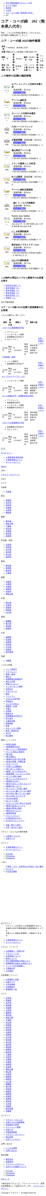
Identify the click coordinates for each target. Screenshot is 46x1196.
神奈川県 (9, 524)
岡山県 (8, 603)
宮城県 (8, 508)
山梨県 (8, 545)
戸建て (8, 709)
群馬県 (8, 536)
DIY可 (8, 733)
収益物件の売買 (12, 1125)
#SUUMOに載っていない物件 (18, 794)
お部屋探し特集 (12, 979)
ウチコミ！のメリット (10, 475)
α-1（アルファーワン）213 (13, 376)
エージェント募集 (13, 1127)
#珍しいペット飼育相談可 (16, 749)
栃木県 (8, 534)
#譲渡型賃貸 (11, 813)
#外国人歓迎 (11, 744)
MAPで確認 (19, 92)
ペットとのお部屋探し (15, 966)
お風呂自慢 (10, 721)
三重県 (8, 573)
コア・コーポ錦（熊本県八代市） (20, 13)
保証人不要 (10, 682)
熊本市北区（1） (13, 295)
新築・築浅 (10, 674)
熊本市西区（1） (13, 290)
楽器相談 (9, 723)
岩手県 (8, 503)
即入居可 (9, 718)
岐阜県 (8, 571)
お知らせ (9, 1130)
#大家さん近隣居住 (14, 767)
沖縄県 (8, 661)
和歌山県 (9, 594)
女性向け (9, 689)
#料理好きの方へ (13, 781)
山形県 (8, 510)
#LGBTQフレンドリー (15, 821)
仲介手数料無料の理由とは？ (18, 961)
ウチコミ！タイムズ (14, 1120)
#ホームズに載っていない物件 (18, 791)
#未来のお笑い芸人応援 (15, 759)
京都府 (8, 587)
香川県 (8, 624)
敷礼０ (8, 677)
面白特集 (9, 1137)
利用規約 (9, 1162)
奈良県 (8, 591)
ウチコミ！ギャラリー (15, 1135)
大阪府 (8, 582)
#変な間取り (11, 757)
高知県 (8, 626)
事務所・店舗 (11, 706)
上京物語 (9, 971)
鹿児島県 (9, 652)
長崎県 (8, 642)
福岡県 (8, 637)
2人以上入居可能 (13, 699)
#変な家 (9, 754)
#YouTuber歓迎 (12, 798)
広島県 (8, 605)
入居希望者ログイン (14, 460)
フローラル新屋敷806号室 (13, 328)
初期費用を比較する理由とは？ (19, 963)
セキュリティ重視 (13, 728)
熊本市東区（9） (13, 288)
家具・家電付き (12, 731)
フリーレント (11, 672)
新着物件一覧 (11, 989)
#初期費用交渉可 (13, 747)
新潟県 (8, 552)
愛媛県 (8, 621)
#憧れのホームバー (14, 811)
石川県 (8, 550)
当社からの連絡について (16, 1167)
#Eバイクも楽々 (12, 801)
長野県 (8, 547)
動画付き (9, 714)
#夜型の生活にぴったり (15, 806)
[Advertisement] (23, 897)
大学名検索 (10, 984)
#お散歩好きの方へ (14, 818)
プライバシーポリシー (15, 1164)
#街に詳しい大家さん (15, 769)
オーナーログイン (13, 462)
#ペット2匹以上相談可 (15, 752)
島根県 (8, 608)
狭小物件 (9, 736)
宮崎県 (8, 649)
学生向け (9, 701)
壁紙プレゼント (12, 684)
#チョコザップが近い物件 (16, 789)
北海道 (8, 492)
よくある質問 (11, 1148)
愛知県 (8, 566)
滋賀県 (8, 589)
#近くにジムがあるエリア (16, 779)
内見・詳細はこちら (41, 340)
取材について (11, 958)
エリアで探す (11, 5)
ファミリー (10, 696)
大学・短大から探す (14, 827)
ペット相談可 (11, 669)
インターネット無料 (14, 686)
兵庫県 (8, 584)
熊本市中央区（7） (14, 286)
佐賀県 (8, 640)
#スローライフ (12, 764)
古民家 (8, 711)
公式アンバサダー (13, 1139)
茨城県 (8, 531)
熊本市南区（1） (13, 293)
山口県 (8, 612)
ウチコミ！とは (12, 954)
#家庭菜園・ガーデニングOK (18, 774)
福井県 (8, 557)
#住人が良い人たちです (15, 796)
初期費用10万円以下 (14, 716)
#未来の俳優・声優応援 (15, 762)
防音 (7, 726)
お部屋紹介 (10, 987)
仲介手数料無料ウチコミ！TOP (19, 3)
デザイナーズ (11, 691)
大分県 (8, 647)
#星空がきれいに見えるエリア (18, 784)
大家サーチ (10, 839)
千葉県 (8, 526)
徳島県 (8, 629)
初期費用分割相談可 (14, 679)
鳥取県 (8, 610)
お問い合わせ (11, 1151)
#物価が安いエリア (14, 786)
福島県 (8, 513)
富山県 (8, 554)
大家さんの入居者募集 (15, 1122)
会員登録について (13, 956)
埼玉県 (8, 529)
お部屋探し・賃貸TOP (15, 951)
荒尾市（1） (11, 298)
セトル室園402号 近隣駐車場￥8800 (17, 396)
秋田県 (8, 505)
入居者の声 (10, 968)
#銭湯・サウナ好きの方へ (16, 771)
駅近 (7, 694)
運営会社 (9, 1159)
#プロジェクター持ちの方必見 (18, 803)
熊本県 (8, 8)
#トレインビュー (13, 816)
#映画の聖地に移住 (14, 808)
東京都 (8, 521)
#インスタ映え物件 (14, 776)
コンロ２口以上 (12, 704)
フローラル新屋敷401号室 (13, 423)
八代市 (8, 10)
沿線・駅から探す (13, 825)
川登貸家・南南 (8, 357)
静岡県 (8, 568)
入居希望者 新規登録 (14, 457)
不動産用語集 (11, 1132)
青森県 (8, 500)
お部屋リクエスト (13, 836)
